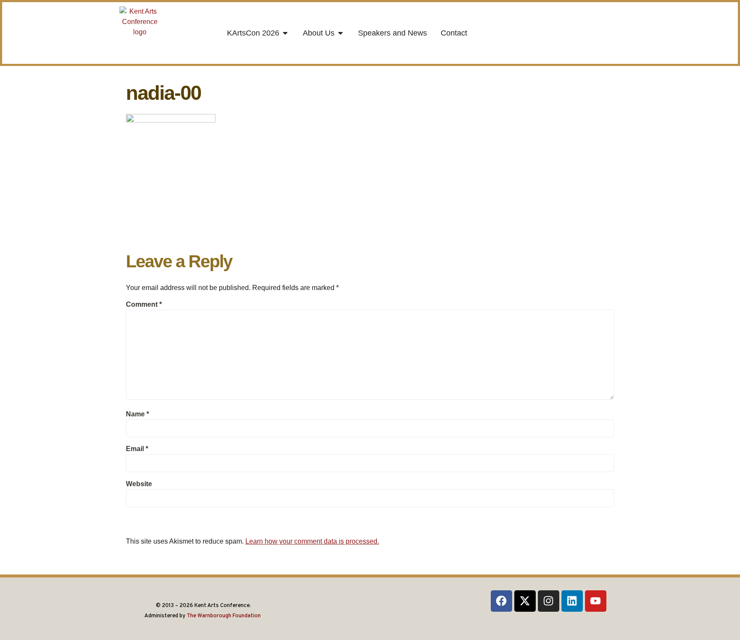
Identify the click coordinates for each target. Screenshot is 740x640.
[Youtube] (595, 601)
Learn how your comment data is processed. (312, 541)
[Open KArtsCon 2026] (285, 33)
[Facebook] (501, 601)
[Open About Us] (340, 33)
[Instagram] (548, 601)
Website (139, 483)
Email (137, 448)
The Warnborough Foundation (224, 616)
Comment (144, 304)
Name (137, 414)
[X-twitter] (525, 601)
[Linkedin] (572, 601)
